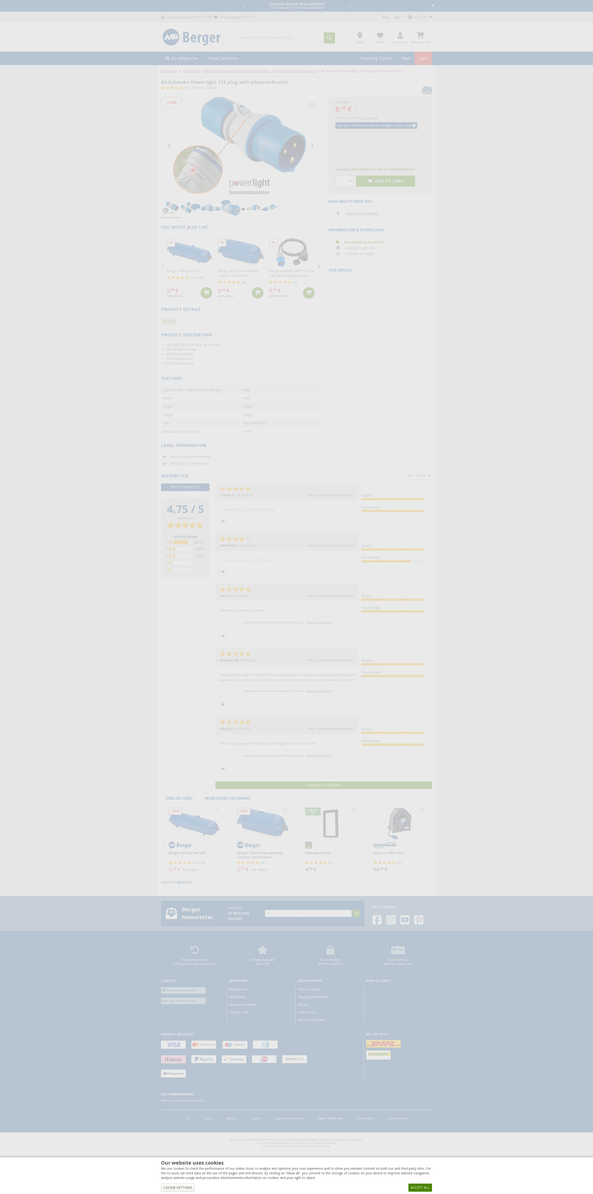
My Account (238, 989)
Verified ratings (185, 536)
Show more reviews (323, 785)
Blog (385, 17)
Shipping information (313, 997)
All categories (184, 58)
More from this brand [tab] (227, 798)
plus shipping (370, 118)
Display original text (319, 622)
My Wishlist (237, 997)
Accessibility (365, 1118)
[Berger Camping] (196, 37)
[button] (245, 6)
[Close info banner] (432, 5)
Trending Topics (376, 58)
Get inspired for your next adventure (297, 5)
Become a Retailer (311, 1020)
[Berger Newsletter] (356, 913)
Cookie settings (397, 1118)
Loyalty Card (238, 1012)
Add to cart (389, 181)
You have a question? (181, 990)
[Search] (329, 38)
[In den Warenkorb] (206, 293)
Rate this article (185, 487)
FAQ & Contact (309, 989)
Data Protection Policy (289, 1118)
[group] (170, 208)
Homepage (169, 71)
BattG (208, 1118)
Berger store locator (180, 1001)
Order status (307, 1012)
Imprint (256, 1118)
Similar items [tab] (179, 798)
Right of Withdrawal (330, 1118)
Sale (423, 58)
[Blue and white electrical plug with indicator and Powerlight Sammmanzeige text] (240, 145)
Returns (303, 1004)
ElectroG (231, 1118)
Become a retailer (242, 1004)
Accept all (420, 1187)
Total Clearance (222, 58)
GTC (188, 1118)
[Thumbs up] (223, 521)
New (405, 58)
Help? (397, 17)
